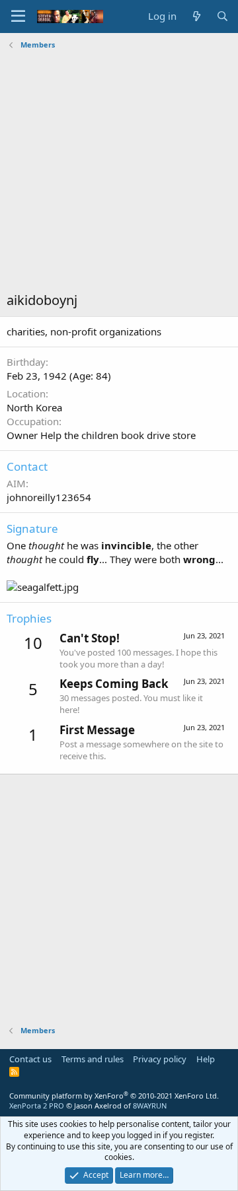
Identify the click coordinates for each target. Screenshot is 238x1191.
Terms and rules (92, 1059)
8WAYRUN (150, 1105)
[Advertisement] (119, 172)
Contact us (30, 1059)
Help (205, 1059)
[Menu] (18, 16)
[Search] (222, 16)
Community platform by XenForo (114, 1096)
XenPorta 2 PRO (36, 1105)
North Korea (34, 407)
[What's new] (196, 16)
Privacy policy (159, 1059)
